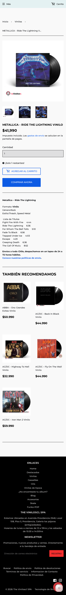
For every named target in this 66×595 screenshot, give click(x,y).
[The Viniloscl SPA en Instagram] (60, 581)
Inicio (5, 21)
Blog (33, 495)
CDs (33, 484)
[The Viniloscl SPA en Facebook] (55, 581)
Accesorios (33, 499)
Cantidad (7, 147)
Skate (33, 503)
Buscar (7, 568)
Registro (56, 553)
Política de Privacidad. (32, 575)
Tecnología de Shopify (46, 589)
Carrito (60, 4)
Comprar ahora (21, 182)
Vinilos (18, 21)
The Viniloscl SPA (22, 589)
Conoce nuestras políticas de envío (21, 258)
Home (33, 468)
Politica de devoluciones (47, 568)
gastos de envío (35, 135)
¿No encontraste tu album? (33, 491)
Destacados (33, 472)
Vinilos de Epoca (33, 488)
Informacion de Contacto (44, 571)
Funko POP (33, 507)
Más (8, 4)
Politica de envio (22, 568)
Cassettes (33, 480)
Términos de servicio (17, 571)
